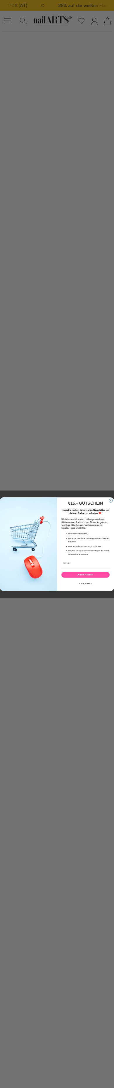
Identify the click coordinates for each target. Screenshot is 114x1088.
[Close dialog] (111, 500)
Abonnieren (85, 574)
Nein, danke (85, 584)
